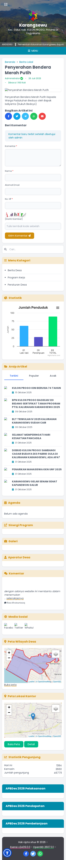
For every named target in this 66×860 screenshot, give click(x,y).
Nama (9, 170)
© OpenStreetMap (43, 681)
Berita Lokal (26, 62)
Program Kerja (16, 277)
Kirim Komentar (18, 235)
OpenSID (57, 681)
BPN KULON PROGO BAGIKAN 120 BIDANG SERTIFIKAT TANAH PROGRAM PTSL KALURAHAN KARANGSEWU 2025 (36, 403)
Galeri (13, 541)
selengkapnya (15, 595)
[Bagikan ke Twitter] (16, 116)
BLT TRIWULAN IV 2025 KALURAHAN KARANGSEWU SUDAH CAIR (34, 420)
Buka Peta (14, 744)
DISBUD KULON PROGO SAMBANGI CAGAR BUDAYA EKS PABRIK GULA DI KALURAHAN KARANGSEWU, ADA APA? (36, 454)
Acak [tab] (53, 375)
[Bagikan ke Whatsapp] (33, 116)
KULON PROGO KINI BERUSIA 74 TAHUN (36, 388)
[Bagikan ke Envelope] (42, 116)
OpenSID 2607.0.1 (43, 847)
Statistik (15, 298)
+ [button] (9, 652)
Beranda (10, 62)
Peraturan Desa (17, 284)
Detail (31, 744)
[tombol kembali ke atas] (58, 852)
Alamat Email (12, 184)
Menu (34, 51)
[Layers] (56, 654)
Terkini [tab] (14, 375)
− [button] (9, 658)
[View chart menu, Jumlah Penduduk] (57, 307)
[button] (7, 852)
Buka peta (10, 684)
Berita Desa (15, 270)
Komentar (11, 146)
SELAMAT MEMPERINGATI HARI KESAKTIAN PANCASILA (31, 436)
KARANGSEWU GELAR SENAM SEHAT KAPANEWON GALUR (34, 483)
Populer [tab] (34, 375)
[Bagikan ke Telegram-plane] (25, 116)
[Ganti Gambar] (14, 219)
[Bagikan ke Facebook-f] (8, 116)
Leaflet (31, 681)
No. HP (9, 198)
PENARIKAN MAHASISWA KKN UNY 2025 (37, 469)
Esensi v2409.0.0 (20, 847)
